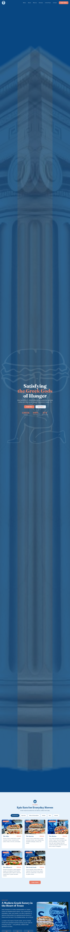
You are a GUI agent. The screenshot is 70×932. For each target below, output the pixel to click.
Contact (55, 2)
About (29, 2)
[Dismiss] (68, 930)
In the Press (48, 2)
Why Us (35, 2)
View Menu (41, 406)
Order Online (63, 2)
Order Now (29, 406)
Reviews (41, 2)
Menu (24, 2)
